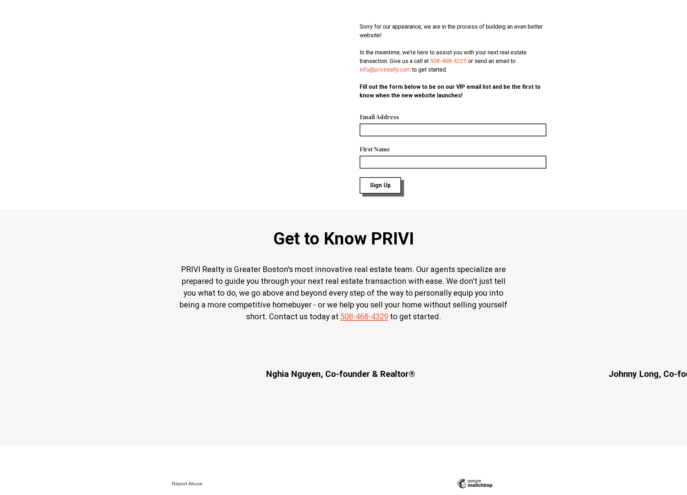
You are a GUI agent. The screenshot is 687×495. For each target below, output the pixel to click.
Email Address (379, 117)
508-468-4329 (448, 61)
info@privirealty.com (385, 69)
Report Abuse (187, 483)
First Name (375, 149)
